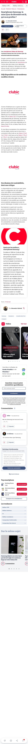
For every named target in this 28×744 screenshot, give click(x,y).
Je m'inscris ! (14, 393)
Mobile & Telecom (11, 9)
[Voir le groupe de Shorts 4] (14, 361)
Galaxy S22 (12, 116)
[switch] (23, 2)
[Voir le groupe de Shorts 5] (16, 361)
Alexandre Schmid (12, 20)
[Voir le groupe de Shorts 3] (12, 361)
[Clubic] (14, 2)
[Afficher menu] (2, 1)
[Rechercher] (4, 2)
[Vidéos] (11, 740)
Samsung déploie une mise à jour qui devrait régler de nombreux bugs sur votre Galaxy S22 (11, 558)
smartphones (21, 62)
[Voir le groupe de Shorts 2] (10, 361)
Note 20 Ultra (5, 126)
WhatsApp (5, 371)
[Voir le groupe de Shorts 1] (8, 361)
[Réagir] (2, 30)
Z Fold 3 (6, 135)
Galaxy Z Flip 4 (22, 135)
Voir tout (24, 324)
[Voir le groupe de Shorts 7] (19, 361)
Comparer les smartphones (14, 498)
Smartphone (20, 9)
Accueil (3, 9)
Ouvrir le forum (15, 474)
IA (26, 5)
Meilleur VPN (6, 5)
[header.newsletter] (7, 2)
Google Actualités (7, 369)
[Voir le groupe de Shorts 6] (17, 361)
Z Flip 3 (5, 137)
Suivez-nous (7, 26)
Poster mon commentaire (14, 468)
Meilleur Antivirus (18, 5)
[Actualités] (5, 740)
